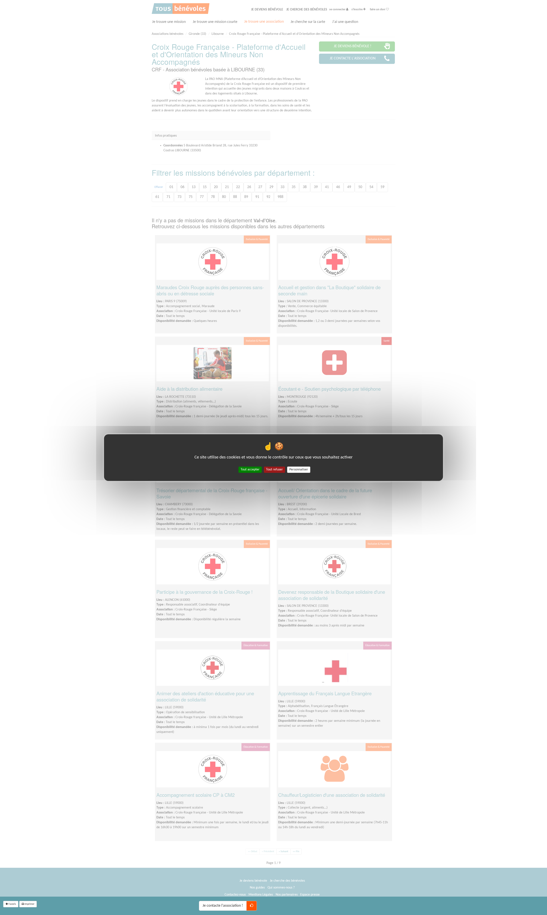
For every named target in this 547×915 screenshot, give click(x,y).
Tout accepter (250, 469)
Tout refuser (274, 469)
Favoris (12, 904)
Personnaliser (298, 469)
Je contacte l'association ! (223, 906)
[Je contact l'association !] (251, 906)
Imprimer (29, 904)
